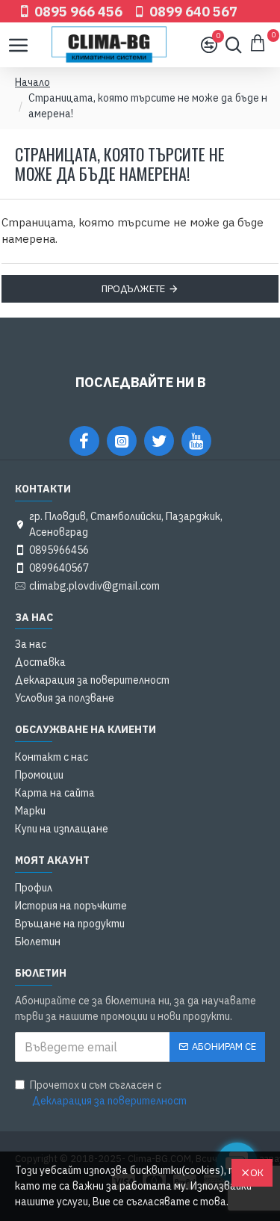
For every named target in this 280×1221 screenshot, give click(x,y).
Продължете (133, 288)
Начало (32, 82)
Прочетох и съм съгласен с (108, 1092)
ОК (257, 1172)
